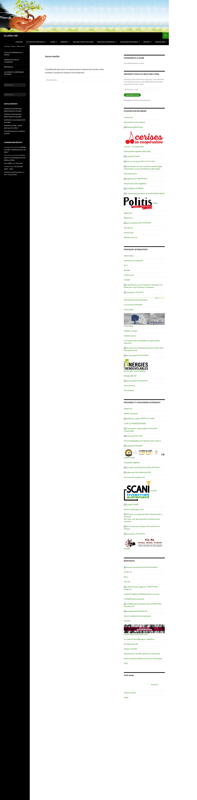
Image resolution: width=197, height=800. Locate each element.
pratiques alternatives (106, 42)
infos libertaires (130, 173)
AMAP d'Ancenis (131, 413)
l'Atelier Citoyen (130, 331)
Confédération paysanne (134, 599)
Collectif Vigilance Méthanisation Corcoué (141, 594)
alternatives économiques (134, 122)
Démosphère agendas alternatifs (137, 151)
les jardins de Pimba (151, 467)
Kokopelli (138, 445)
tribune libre (160, 42)
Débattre (64, 42)
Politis (155, 203)
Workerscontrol (130, 237)
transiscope (128, 232)
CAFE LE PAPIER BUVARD (135, 423)
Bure (126, 577)
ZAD (126, 663)
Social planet (142, 380)
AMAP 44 (128, 409)
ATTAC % (128, 572)
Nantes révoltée (130, 649)
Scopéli (135, 504)
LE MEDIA (139, 188)
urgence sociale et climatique (11, 61)
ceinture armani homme (12, 172)
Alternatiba (128, 256)
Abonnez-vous (132, 95)
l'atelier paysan (130, 336)
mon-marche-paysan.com (134, 477)
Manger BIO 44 (130, 376)
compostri (139, 292)
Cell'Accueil (129, 275)
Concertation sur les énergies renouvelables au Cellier (15, 157)
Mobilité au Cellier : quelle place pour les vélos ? (15, 149)
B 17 (126, 265)
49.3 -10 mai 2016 (10, 175)
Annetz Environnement (133, 260)
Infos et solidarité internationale (137, 616)
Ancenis (154, 684)
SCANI (154, 490)
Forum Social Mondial (133, 304)
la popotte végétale (132, 462)
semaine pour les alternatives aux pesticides (142, 653)
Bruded (127, 270)
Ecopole (136, 156)
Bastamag (138, 127)
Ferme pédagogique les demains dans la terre (142, 441)
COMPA (52, 42)
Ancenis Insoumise (149, 567)
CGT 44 (127, 582)
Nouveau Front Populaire (83, 42)
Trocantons (140, 533)
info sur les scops (147, 161)
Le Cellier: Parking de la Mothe (13, 54)
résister (146, 42)
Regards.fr (128, 213)
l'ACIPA (127, 621)
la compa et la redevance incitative (14, 73)
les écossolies (143, 355)
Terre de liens (129, 385)
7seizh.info (128, 117)
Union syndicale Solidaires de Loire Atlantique (143, 658)
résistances (8, 67)
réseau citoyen (130, 692)
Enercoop (138, 436)
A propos (19, 42)
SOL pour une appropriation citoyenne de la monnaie (142, 520)
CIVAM (127, 280)
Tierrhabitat (129, 390)
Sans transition (144, 222)
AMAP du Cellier (147, 418)
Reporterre (128, 218)
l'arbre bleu (128, 309)
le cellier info (11, 35)
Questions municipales (129, 42)
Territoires (128, 228)
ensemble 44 (141, 611)
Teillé (126, 697)
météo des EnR (144, 472)
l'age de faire (141, 178)
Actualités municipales (35, 42)
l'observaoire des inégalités (135, 183)
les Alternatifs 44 (131, 644)
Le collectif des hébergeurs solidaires (139, 639)
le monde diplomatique (155, 193)
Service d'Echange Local (134, 509)
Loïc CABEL (8, 163)
